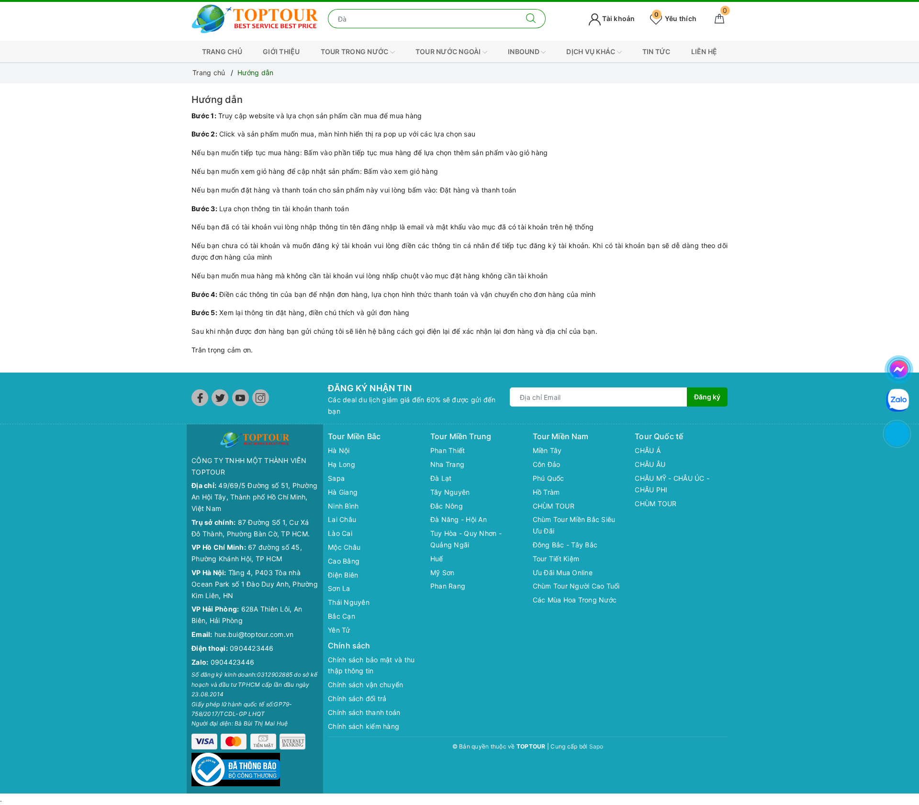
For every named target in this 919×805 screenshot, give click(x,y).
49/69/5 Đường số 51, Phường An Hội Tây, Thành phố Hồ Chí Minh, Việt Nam (254, 496)
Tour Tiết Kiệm (556, 559)
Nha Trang (447, 464)
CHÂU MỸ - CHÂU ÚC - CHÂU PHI (672, 484)
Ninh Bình (343, 506)
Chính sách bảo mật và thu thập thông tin (371, 665)
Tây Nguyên (450, 492)
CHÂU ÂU (650, 464)
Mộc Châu (344, 547)
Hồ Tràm (546, 492)
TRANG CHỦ (222, 51)
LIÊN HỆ (704, 51)
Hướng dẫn (217, 99)
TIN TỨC (656, 51)
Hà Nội (339, 450)
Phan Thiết (447, 450)
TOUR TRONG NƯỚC (355, 51)
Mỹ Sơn (442, 572)
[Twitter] (220, 397)
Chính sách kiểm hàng (363, 726)
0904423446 (252, 648)
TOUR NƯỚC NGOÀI (448, 51)
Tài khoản (618, 18)
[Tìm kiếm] (531, 18)
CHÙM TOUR (553, 506)
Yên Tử (339, 630)
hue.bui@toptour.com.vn (254, 634)
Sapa (336, 478)
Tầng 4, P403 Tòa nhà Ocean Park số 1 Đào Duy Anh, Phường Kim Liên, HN (254, 584)
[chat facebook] (898, 368)
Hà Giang (343, 492)
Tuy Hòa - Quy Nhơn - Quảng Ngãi (466, 539)
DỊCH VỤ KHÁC (591, 51)
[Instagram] (260, 397)
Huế (436, 559)
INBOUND (524, 51)
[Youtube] (240, 397)
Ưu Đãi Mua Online (563, 572)
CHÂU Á (648, 450)
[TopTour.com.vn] (254, 18)
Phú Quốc (548, 478)
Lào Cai (340, 533)
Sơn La (339, 588)
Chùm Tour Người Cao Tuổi (576, 586)
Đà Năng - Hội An (458, 519)
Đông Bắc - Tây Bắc (565, 545)
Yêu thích (675, 18)
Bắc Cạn (341, 616)
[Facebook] (199, 397)
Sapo (596, 746)
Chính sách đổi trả (357, 698)
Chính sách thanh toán (364, 712)
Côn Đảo (546, 464)
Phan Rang (447, 586)
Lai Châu (342, 519)
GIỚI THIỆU (281, 51)
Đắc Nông (446, 506)
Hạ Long (341, 464)
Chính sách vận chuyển (365, 684)
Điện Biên (343, 575)
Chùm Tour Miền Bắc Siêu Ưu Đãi (574, 525)
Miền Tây (547, 450)
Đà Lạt (441, 478)
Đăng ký (707, 397)
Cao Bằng (343, 561)
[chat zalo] (897, 399)
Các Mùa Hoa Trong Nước (575, 600)
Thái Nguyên (349, 602)
